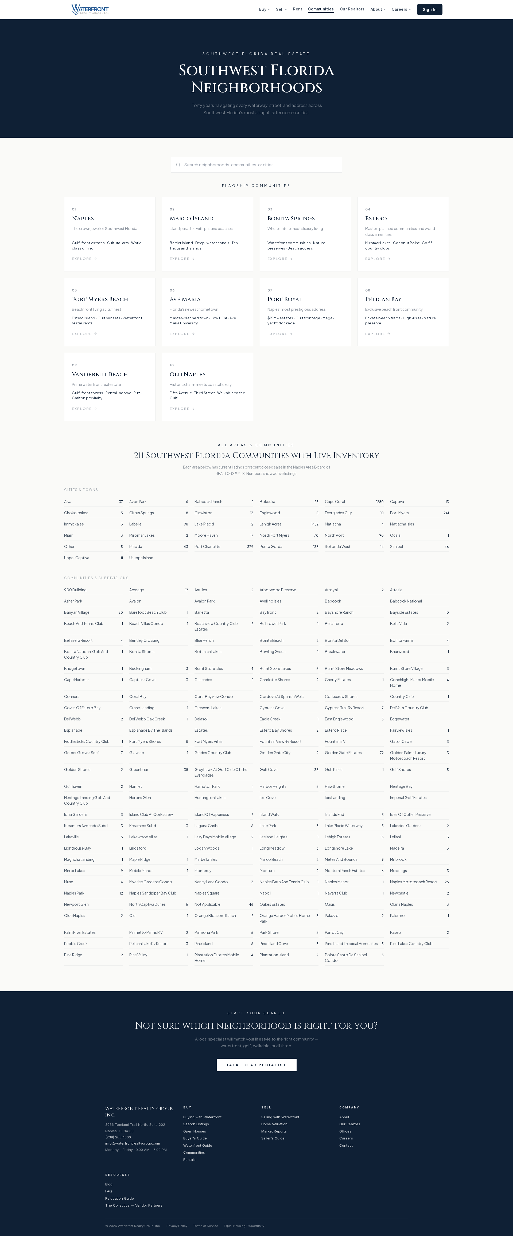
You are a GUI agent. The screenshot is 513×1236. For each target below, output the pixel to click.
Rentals (189, 1159)
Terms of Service (205, 1226)
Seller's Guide (273, 1138)
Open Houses (194, 1131)
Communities (321, 9)
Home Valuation (274, 1124)
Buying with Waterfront (202, 1117)
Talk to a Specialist (256, 1065)
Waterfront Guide (197, 1145)
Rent (297, 9)
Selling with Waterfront (280, 1117)
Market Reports (274, 1131)
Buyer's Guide (195, 1138)
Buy (263, 9)
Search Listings (196, 1124)
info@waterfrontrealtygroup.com (132, 1143)
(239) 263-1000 (118, 1137)
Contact (346, 1145)
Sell (279, 9)
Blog (108, 1184)
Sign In (430, 9)
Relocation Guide (119, 1198)
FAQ (108, 1191)
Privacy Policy (176, 1226)
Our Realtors (352, 9)
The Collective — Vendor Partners (133, 1205)
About (376, 9)
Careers (399, 9)
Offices (345, 1131)
